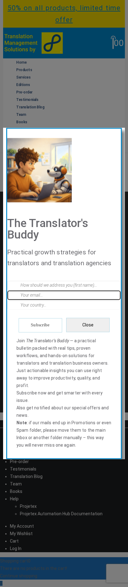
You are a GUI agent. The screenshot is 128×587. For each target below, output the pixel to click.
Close (88, 324)
